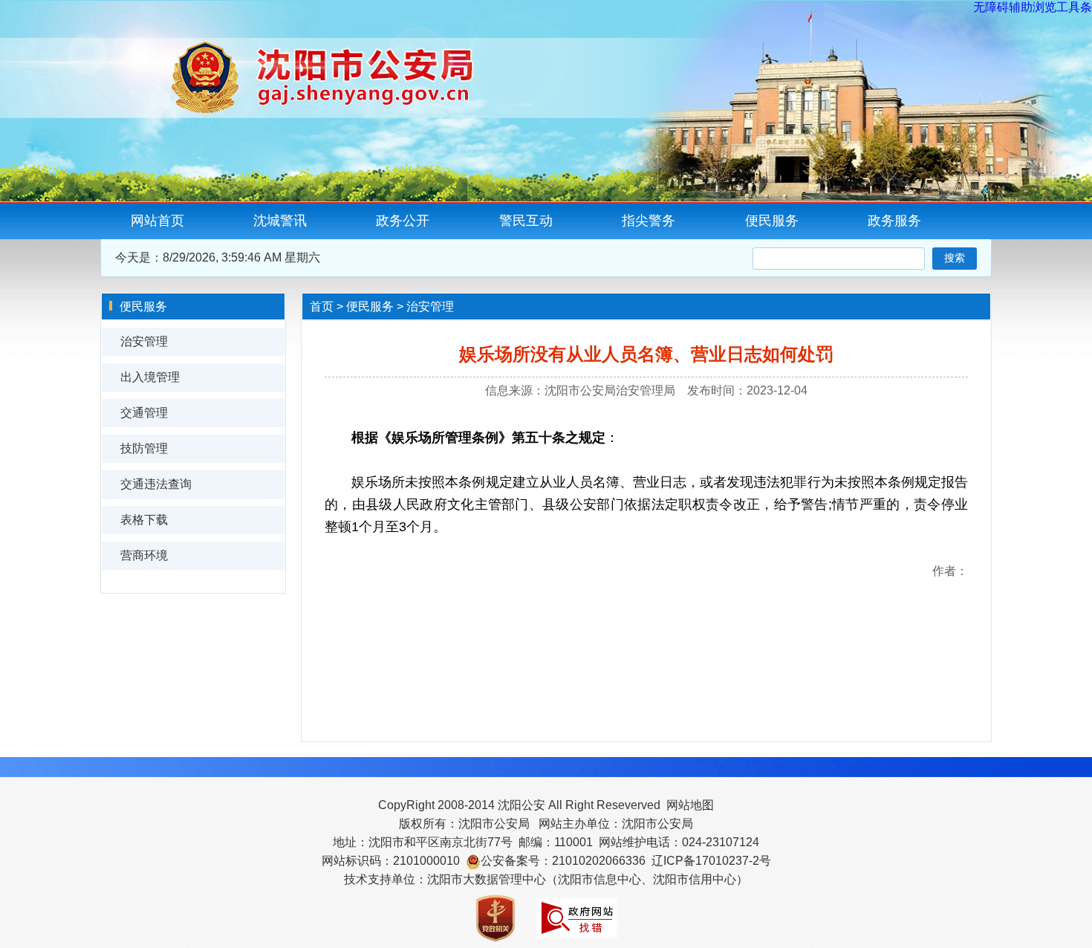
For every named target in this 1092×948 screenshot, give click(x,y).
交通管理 (144, 412)
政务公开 (402, 220)
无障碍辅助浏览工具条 (1032, 7)
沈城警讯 (280, 220)
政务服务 (894, 220)
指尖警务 (648, 220)
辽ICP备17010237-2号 (711, 860)
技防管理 (144, 448)
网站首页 (157, 220)
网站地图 (690, 805)
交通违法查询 (156, 484)
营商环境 (144, 555)
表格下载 (144, 519)
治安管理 (144, 341)
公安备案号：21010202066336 (563, 860)
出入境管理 (150, 377)
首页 (322, 306)
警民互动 (526, 220)
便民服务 (772, 220)
